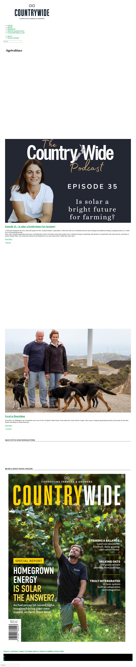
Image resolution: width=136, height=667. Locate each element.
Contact (21, 651)
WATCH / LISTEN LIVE (15, 31)
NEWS (9, 27)
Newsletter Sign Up (31, 651)
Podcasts (8, 242)
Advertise (14, 651)
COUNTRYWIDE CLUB (15, 32)
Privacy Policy (59, 651)
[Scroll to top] (2, 662)
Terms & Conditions (46, 651)
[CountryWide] (70, 11)
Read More (8, 239)
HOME (9, 25)
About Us (6, 651)
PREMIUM (11, 29)
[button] (10, 36)
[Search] (12, 41)
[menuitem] (70, 25)
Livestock (8, 429)
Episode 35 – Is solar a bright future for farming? (30, 226)
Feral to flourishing (15, 416)
